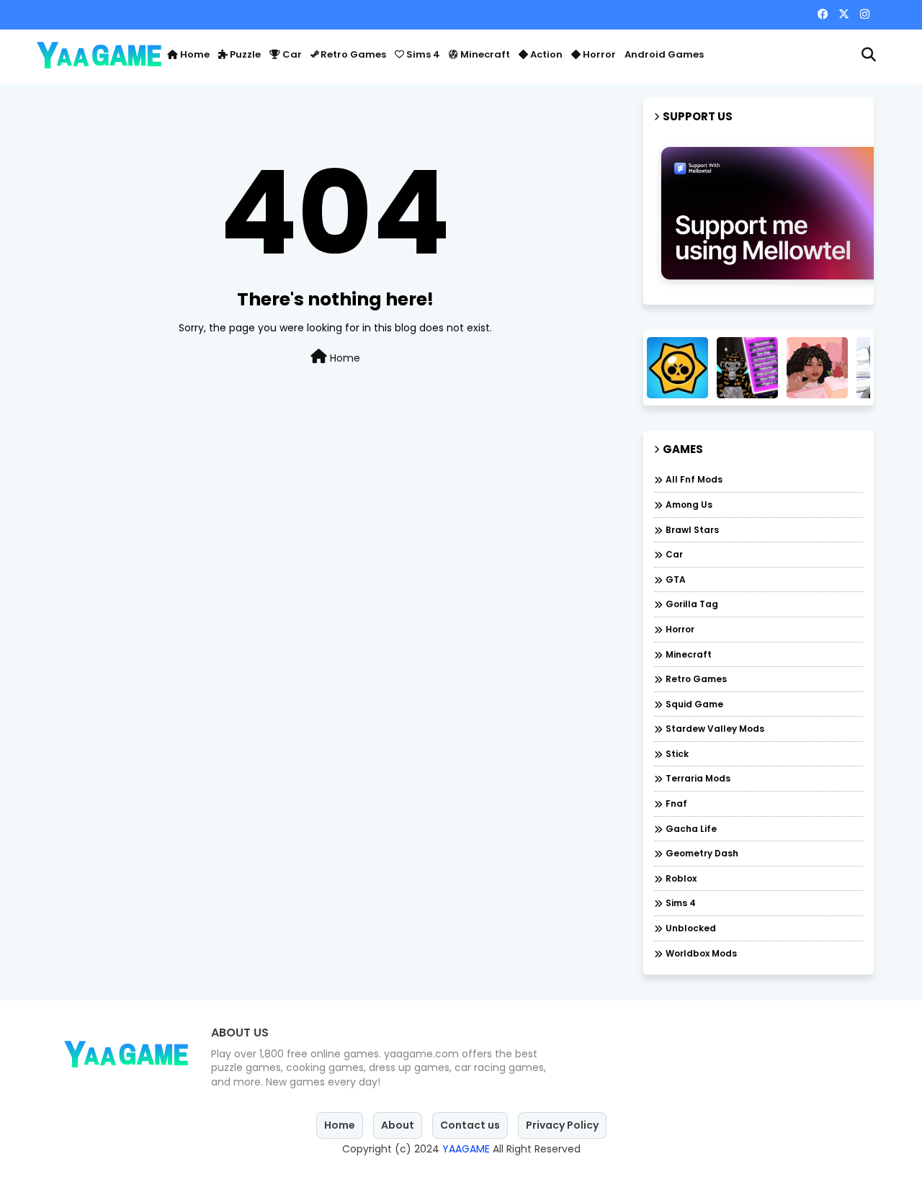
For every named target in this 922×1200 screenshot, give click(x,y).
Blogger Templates (391, 1175)
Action (545, 54)
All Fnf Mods (694, 479)
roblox (681, 878)
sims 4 (681, 903)
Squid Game (694, 704)
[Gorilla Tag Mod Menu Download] (747, 367)
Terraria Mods (698, 778)
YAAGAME (466, 1149)
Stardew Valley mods (715, 728)
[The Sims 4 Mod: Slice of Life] (817, 367)
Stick (677, 754)
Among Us (689, 504)
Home (194, 54)
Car (291, 54)
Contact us (470, 1125)
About (397, 1125)
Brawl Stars (692, 530)
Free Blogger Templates (580, 1175)
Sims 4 (422, 54)
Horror (598, 54)
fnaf (676, 803)
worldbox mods (701, 953)
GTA (676, 579)
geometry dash (702, 853)
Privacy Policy (562, 1125)
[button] (868, 54)
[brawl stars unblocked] (677, 367)
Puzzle (244, 54)
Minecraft (484, 54)
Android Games (664, 54)
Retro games (352, 54)
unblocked (691, 928)
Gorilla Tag (692, 604)
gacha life (691, 829)
